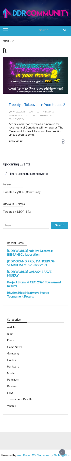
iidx (27, 115)
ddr (30, 112)
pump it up (45, 115)
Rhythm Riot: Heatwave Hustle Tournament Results (28, 294)
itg (34, 115)
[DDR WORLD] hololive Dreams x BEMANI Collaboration (30, 252)
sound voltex (16, 119)
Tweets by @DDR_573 (17, 211)
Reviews (12, 386)
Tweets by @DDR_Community (22, 192)
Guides (11, 360)
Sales (10, 392)
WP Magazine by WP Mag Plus (51, 455)
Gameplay (13, 353)
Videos (11, 405)
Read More (16, 141)
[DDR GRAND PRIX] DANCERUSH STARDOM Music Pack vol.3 (31, 263)
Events (11, 340)
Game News (14, 347)
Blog (10, 333)
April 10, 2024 (18, 112)
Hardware (13, 366)
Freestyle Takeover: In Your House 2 (37, 105)
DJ (37, 112)
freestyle (48, 112)
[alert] (35, 174)
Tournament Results (20, 399)
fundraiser (15, 115)
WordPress (23, 455)
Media (11, 373)
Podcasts (13, 379)
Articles (12, 327)
